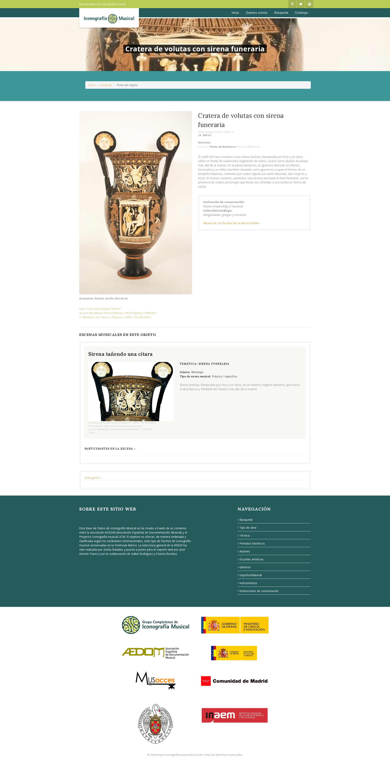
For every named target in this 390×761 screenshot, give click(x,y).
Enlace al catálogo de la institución (231, 223)
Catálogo (301, 13)
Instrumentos (248, 583)
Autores (244, 551)
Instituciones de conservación (258, 591)
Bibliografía (92, 478)
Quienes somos (257, 13)
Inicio (235, 13)
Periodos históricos (252, 543)
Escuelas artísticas (251, 559)
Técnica (244, 535)
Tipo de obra (247, 527)
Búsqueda (281, 13)
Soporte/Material (250, 575)
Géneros (245, 567)
